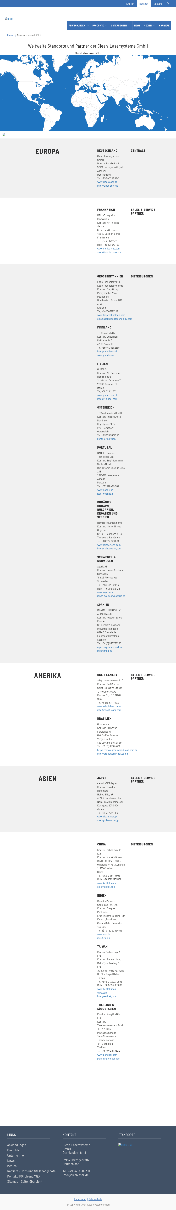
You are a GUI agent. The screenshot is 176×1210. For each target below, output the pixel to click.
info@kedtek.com (107, 996)
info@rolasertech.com (109, 548)
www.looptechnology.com (111, 314)
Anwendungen (77, 25)
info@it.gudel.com (107, 398)
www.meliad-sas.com (108, 248)
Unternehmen (119, 25)
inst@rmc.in (104, 937)
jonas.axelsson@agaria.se (111, 595)
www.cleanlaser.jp (107, 816)
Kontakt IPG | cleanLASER (24, 1176)
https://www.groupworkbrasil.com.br (117, 749)
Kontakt (157, 3)
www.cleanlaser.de (107, 181)
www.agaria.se (105, 592)
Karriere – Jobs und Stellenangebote (31, 1171)
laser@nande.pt (105, 493)
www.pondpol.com (107, 1054)
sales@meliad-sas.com (109, 252)
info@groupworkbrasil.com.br (113, 753)
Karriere (164, 25)
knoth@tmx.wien (106, 438)
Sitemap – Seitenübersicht (24, 1181)
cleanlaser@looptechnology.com (114, 318)
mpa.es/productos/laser (110, 647)
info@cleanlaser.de (107, 185)
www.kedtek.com (106, 883)
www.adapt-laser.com (109, 706)
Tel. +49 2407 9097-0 (76, 1171)
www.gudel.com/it (107, 395)
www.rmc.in (103, 934)
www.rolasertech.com (109, 544)
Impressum (80, 1199)
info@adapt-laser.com (109, 709)
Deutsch (143, 3)
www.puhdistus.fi (106, 354)
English (130, 3)
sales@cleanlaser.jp (108, 820)
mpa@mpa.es (104, 650)
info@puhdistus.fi (107, 351)
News (137, 25)
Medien (148, 25)
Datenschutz (95, 1199)
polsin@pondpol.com (108, 1058)
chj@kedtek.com (106, 886)
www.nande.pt (105, 489)
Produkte (98, 25)
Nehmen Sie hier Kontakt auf (88, 1106)
